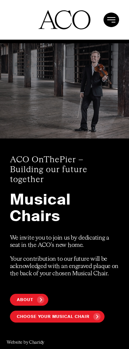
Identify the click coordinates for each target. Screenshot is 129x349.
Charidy (36, 342)
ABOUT (25, 299)
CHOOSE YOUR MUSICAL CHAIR (53, 316)
